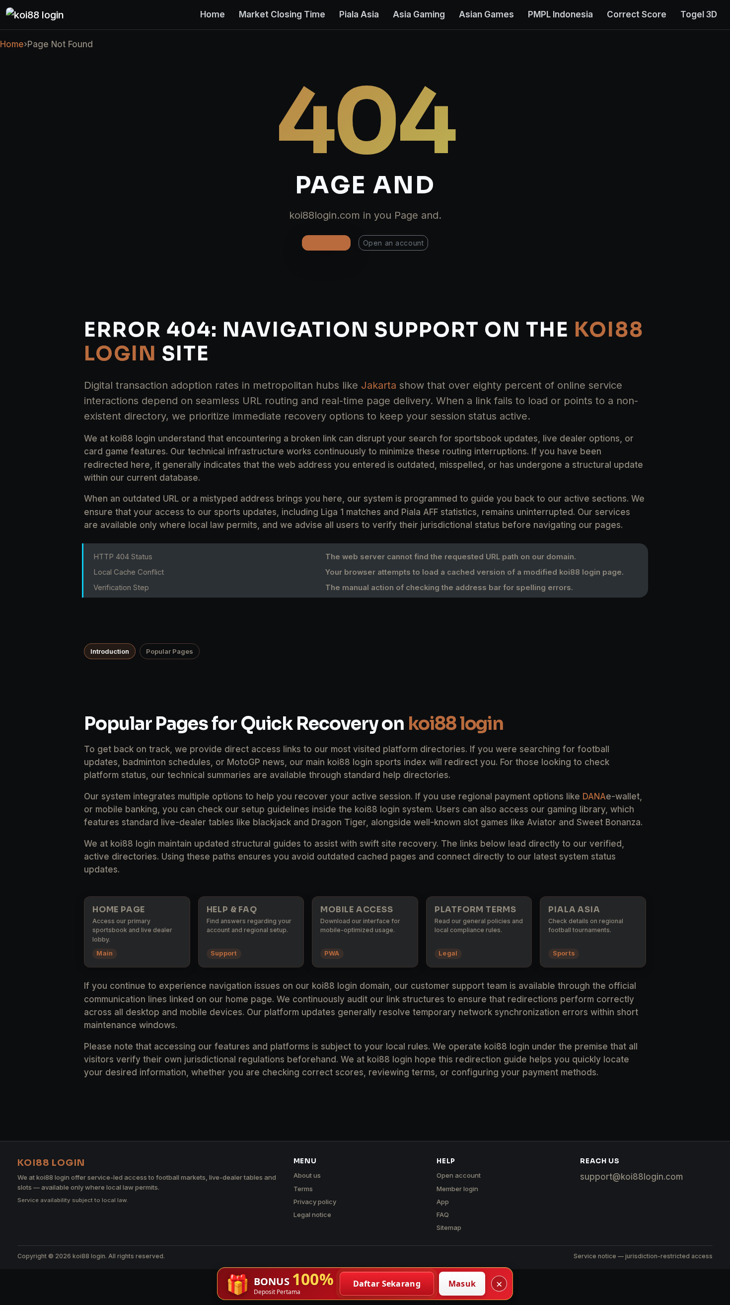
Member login (457, 1189)
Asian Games (486, 14)
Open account (459, 1175)
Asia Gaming (419, 14)
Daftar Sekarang (387, 1283)
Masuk (462, 1283)
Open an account (393, 243)
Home (212, 14)
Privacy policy (314, 1202)
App (443, 1202)
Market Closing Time (282, 14)
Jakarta (378, 385)
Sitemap (449, 1227)
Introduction (109, 651)
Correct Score (636, 14)
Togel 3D (698, 14)
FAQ (443, 1214)
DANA (594, 796)
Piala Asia (359, 14)
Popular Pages (169, 651)
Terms (303, 1189)
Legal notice (312, 1214)
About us (307, 1175)
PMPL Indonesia (560, 14)
